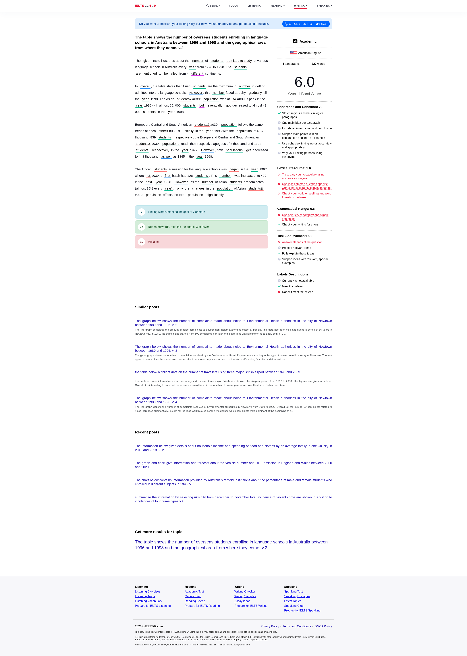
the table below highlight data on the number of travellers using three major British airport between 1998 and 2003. (218, 372)
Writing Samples (245, 596)
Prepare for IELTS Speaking (302, 610)
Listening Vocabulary (148, 601)
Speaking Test (293, 591)
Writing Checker (244, 591)
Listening (254, 5)
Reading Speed (195, 601)
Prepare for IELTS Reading (202, 605)
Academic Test (194, 591)
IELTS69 (145, 5)
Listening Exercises (147, 591)
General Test (193, 596)
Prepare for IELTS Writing (250, 605)
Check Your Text (308, 23)
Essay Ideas (242, 601)
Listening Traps (145, 596)
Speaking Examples (297, 596)
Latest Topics (292, 601)
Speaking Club (294, 605)
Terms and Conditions (297, 626)
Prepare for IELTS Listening (153, 605)
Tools (233, 5)
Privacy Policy (270, 626)
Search (215, 5)
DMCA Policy (323, 626)
